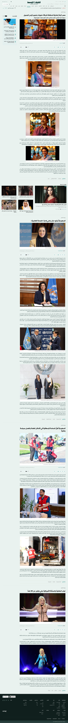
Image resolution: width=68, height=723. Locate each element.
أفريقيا (59, 706)
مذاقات (26, 702)
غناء (52, 690)
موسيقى (59, 690)
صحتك (37, 702)
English (63, 1)
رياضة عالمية (64, 715)
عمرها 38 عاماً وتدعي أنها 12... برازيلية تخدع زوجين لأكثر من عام (9, 38)
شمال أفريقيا (63, 705)
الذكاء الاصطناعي (54, 178)
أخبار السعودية (58, 419)
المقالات (53, 702)
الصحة (54, 419)
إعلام (42, 706)
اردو (58, 1)
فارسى (56, 1)
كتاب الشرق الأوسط (52, 705)
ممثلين (56, 690)
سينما (42, 705)
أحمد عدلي (61, 43)
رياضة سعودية (63, 712)
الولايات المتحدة (58, 702)
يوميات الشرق (63, 12)
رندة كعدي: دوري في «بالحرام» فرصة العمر (26, 196)
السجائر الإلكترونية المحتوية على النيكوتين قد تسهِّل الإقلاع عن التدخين (50, 7)
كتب (42, 702)
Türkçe (60, 1)
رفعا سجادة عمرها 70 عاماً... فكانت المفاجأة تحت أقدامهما (9, 42)
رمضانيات (59, 178)
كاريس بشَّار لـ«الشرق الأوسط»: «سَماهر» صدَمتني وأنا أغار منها (54, 204)
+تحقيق (59, 715)
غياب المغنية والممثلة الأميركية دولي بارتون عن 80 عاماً (46, 591)
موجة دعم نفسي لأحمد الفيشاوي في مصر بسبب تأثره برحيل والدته (9, 35)
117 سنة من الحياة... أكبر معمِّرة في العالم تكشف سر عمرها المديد (9, 31)
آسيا (59, 705)
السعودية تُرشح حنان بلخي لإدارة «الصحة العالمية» (48, 221)
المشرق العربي (63, 706)
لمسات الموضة (25, 705)
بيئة (37, 705)
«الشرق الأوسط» (60, 250)
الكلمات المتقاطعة (41, 712)
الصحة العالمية (48, 419)
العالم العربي (64, 702)
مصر (48, 178)
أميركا (49, 690)
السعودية (43, 419)
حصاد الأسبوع (58, 712)
